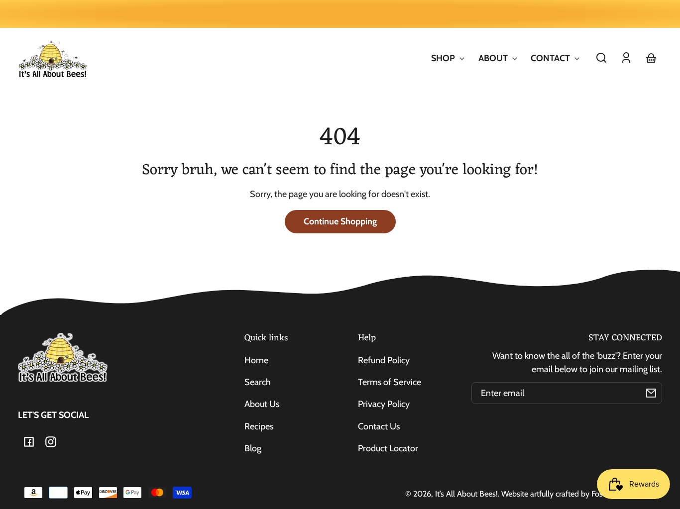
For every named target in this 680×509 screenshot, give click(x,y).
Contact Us (379, 426)
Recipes (258, 426)
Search (257, 382)
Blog (252, 448)
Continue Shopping (340, 221)
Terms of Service (389, 382)
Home (256, 360)
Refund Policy (384, 360)
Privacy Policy (384, 404)
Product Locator (388, 448)
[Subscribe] (651, 393)
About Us (261, 404)
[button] (601, 58)
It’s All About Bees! (466, 494)
